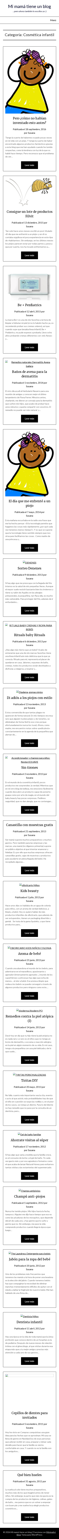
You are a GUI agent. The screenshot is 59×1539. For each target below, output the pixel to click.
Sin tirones (29, 767)
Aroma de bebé (29, 954)
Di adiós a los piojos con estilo (29, 698)
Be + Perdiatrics (29, 305)
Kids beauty (29, 891)
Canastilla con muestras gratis (29, 825)
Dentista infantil (29, 1322)
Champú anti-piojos (29, 1196)
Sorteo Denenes (29, 568)
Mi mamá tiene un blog (29, 6)
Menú (53, 20)
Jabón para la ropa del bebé (29, 1259)
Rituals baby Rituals (29, 635)
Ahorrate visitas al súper (29, 1140)
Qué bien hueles (29, 1475)
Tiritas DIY (29, 1080)
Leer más (29, 165)
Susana (31, 132)
